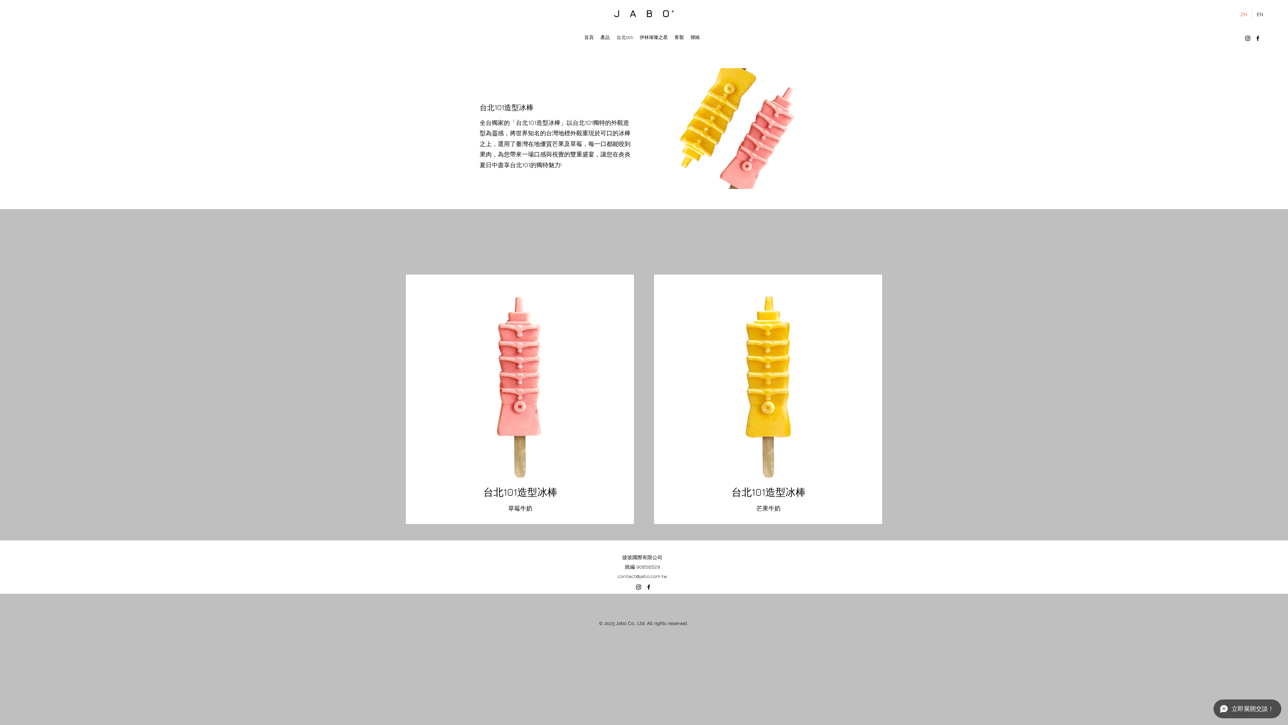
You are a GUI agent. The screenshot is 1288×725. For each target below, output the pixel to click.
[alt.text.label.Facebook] (1257, 38)
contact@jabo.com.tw (642, 576)
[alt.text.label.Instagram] (1247, 38)
